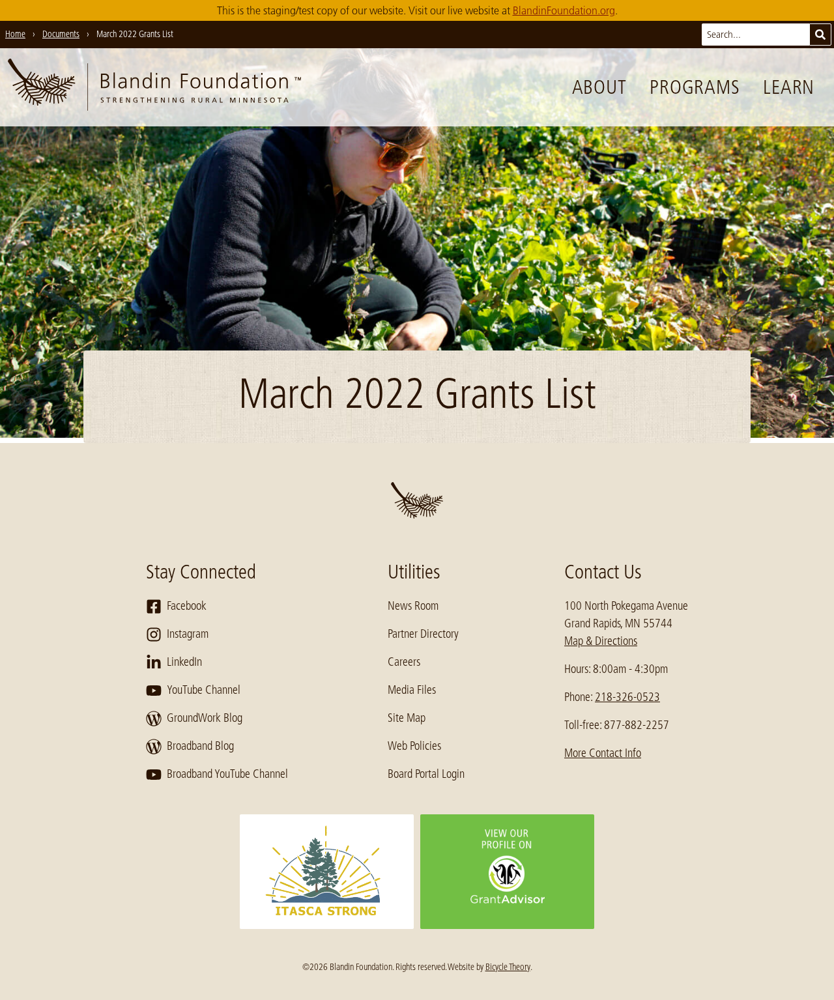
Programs (695, 87)
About (599, 87)
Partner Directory (423, 634)
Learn (788, 87)
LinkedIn (184, 662)
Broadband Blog (200, 746)
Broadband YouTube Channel (227, 774)
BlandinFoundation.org (564, 10)
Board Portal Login (426, 774)
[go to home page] (154, 87)
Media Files (412, 690)
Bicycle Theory (507, 967)
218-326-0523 (627, 697)
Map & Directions (600, 641)
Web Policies (414, 746)
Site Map (406, 718)
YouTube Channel (203, 690)
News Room (413, 606)
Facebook (187, 606)
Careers (404, 662)
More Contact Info (602, 753)
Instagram (187, 634)
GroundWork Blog (204, 718)
